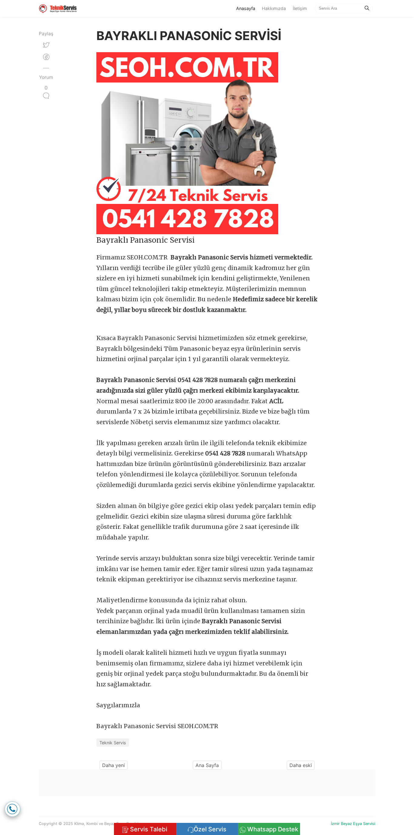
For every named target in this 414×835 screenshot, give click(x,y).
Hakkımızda (274, 8)
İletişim (300, 8)
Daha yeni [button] (113, 765)
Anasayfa (247, 8)
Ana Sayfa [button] (207, 765)
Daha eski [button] (300, 765)
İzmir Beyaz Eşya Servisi (353, 823)
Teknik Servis (112, 742)
